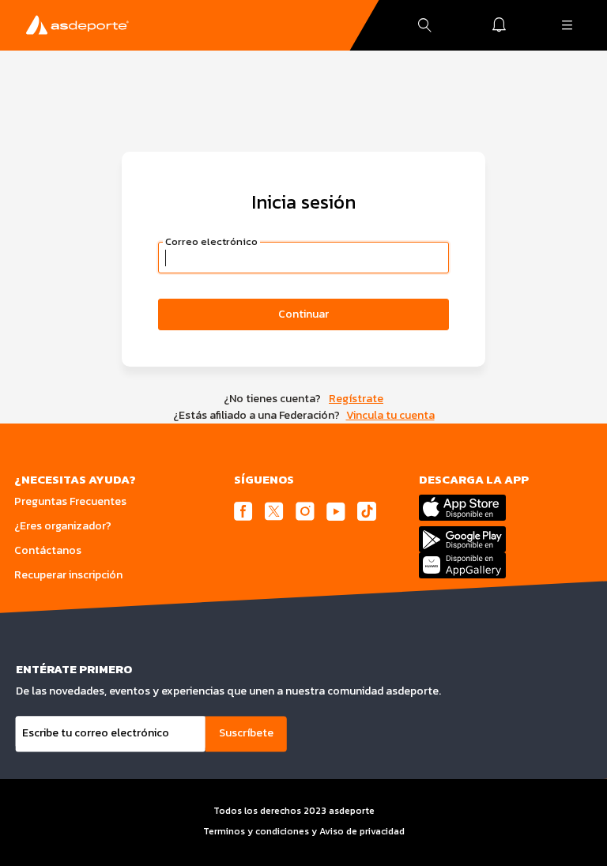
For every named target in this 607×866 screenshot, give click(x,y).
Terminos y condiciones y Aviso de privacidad (304, 831)
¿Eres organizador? (62, 526)
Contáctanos (47, 550)
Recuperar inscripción (68, 575)
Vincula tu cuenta (390, 415)
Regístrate (356, 398)
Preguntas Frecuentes (70, 501)
